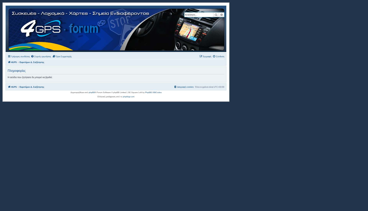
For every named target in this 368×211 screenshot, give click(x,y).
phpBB (92, 92)
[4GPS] (117, 29)
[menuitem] (41, 56)
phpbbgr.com (128, 97)
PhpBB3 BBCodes (153, 92)
